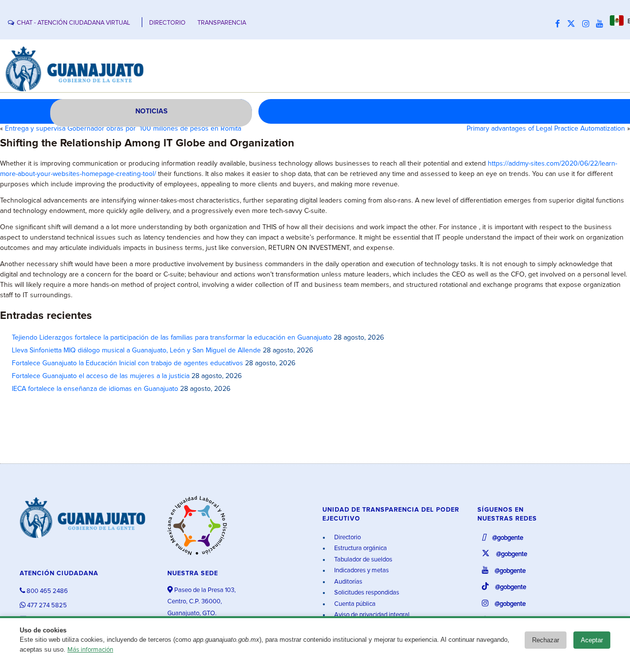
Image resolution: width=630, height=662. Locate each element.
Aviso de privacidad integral (371, 615)
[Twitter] (573, 24)
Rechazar (545, 640)
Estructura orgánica (360, 548)
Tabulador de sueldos (362, 560)
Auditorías (347, 582)
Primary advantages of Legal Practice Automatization (546, 128)
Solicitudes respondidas (366, 593)
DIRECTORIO (167, 23)
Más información (90, 650)
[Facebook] (560, 24)
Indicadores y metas (361, 570)
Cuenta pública (354, 604)
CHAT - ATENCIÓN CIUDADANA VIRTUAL (73, 23)
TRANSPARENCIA (221, 23)
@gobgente (507, 538)
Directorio (347, 537)
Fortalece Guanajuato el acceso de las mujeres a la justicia (100, 376)
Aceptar (592, 640)
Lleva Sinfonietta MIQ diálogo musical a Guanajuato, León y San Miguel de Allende (136, 350)
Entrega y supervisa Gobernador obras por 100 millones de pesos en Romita (123, 128)
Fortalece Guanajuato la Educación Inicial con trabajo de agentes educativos (127, 363)
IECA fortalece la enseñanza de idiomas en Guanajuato (95, 388)
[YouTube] (602, 24)
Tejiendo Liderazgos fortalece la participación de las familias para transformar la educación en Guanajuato (172, 337)
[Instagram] (588, 24)
